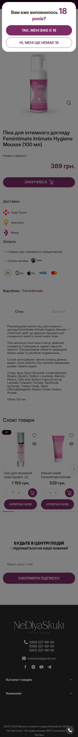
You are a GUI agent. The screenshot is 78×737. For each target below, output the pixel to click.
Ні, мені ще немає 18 (39, 42)
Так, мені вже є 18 (39, 30)
